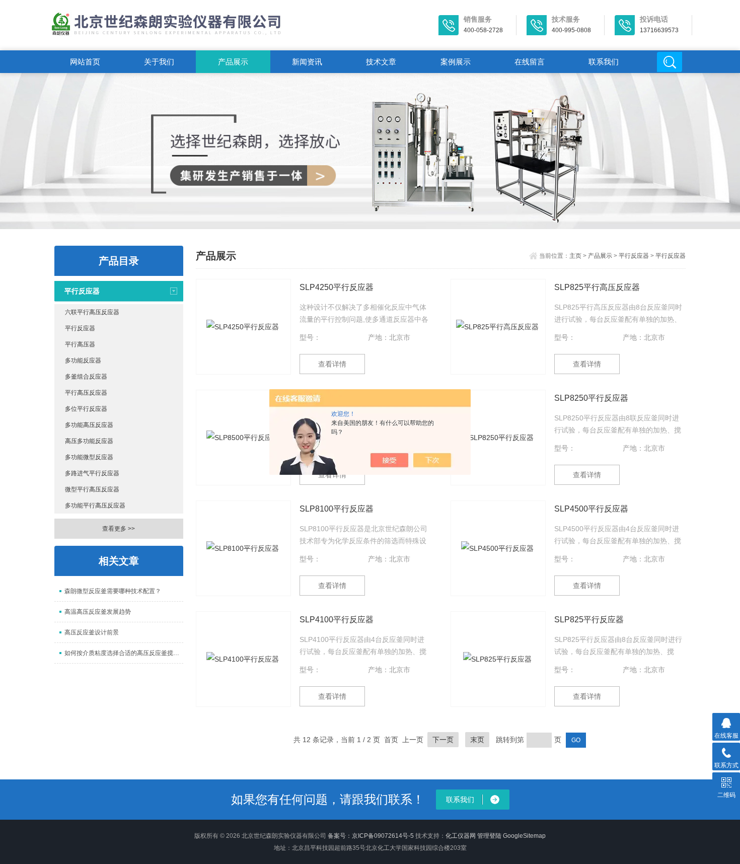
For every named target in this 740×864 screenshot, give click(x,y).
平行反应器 (82, 291)
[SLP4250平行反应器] (243, 326)
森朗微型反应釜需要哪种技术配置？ (112, 591)
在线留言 (529, 61)
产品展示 (233, 61)
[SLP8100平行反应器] (243, 548)
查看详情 (332, 364)
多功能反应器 (83, 360)
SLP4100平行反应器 (337, 619)
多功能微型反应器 (89, 457)
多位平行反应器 (86, 408)
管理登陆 (489, 835)
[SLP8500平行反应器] (243, 437)
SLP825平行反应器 (589, 619)
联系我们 (603, 61)
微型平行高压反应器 (92, 489)
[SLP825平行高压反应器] (498, 326)
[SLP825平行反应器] (498, 659)
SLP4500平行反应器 (591, 509)
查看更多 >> (118, 528)
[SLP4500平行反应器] (498, 548)
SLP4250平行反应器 (337, 287)
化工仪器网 (461, 835)
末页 (477, 740)
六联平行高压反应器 (92, 312)
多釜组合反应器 (86, 376)
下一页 (443, 740)
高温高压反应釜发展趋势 (97, 611)
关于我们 (159, 61)
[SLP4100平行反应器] (243, 659)
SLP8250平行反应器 (591, 398)
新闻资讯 (307, 61)
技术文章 (381, 61)
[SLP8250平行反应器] (498, 437)
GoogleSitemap (524, 835)
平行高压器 (80, 344)
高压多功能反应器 (89, 441)
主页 (575, 255)
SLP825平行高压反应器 (597, 287)
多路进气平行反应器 (92, 473)
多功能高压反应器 (89, 424)
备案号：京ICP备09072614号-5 (371, 835)
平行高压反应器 (86, 392)
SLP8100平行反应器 (337, 509)
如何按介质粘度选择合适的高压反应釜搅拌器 (123, 653)
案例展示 (455, 61)
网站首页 (85, 61)
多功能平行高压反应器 (95, 505)
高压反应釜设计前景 (91, 632)
